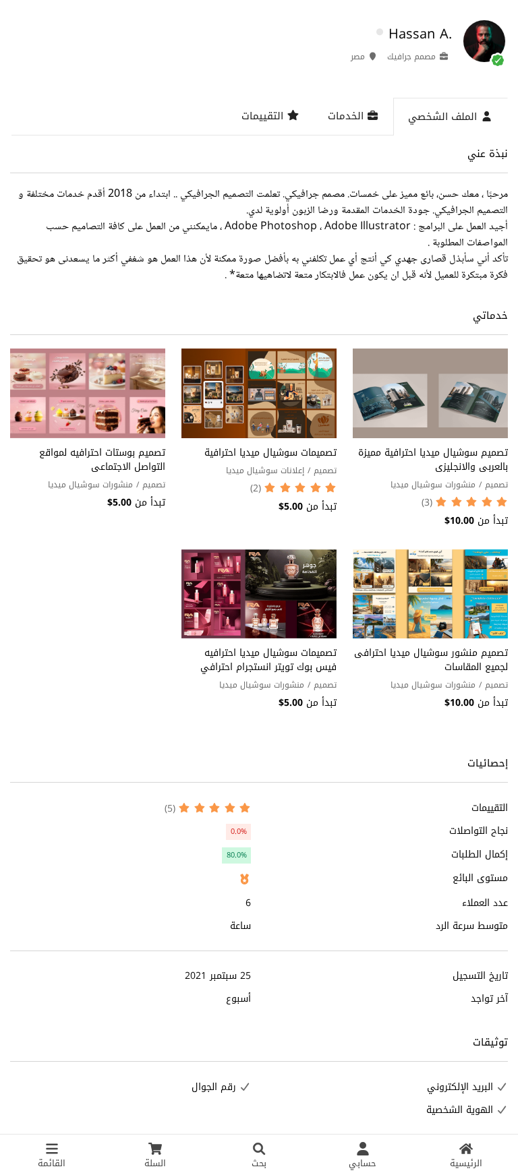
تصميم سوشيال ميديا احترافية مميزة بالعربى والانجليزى (433, 460)
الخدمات (347, 116)
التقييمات (264, 116)
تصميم (496, 484)
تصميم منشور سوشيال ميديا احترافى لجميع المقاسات (431, 660)
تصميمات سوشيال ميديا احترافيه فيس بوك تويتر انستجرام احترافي (268, 660)
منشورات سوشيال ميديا (433, 484)
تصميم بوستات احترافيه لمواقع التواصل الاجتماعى (102, 460)
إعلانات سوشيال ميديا (265, 470)
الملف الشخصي (444, 116)
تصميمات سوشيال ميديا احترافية (270, 453)
